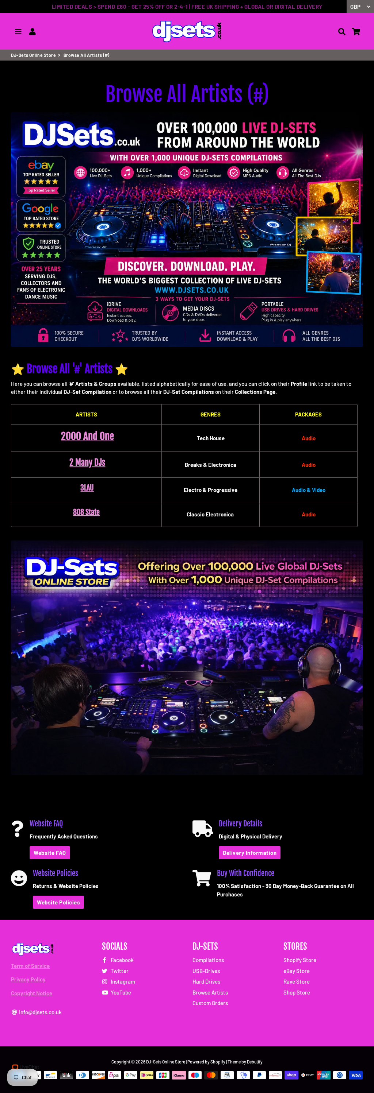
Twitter (119, 971)
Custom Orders (210, 1003)
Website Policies (58, 902)
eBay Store (296, 971)
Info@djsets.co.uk (40, 1012)
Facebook (122, 960)
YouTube (120, 992)
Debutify (255, 1061)
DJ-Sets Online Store (33, 55)
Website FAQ (50, 852)
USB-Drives (206, 971)
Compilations (208, 960)
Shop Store (296, 992)
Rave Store (296, 981)
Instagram (122, 981)
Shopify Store (299, 960)
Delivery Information (249, 852)
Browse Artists (210, 992)
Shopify (217, 1061)
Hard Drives (206, 981)
